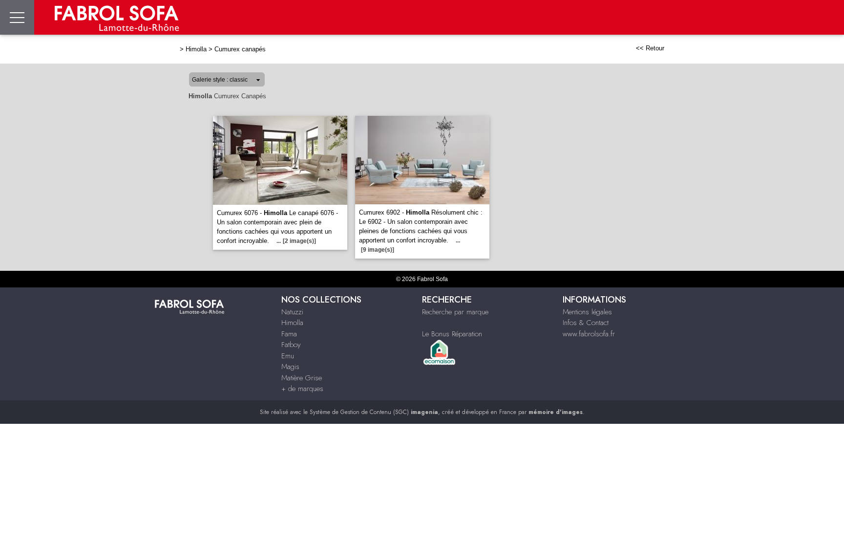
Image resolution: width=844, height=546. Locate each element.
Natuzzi (292, 311)
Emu (287, 355)
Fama (289, 333)
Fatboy (290, 344)
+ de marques (302, 388)
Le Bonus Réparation (452, 333)
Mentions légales (587, 311)
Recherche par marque (455, 311)
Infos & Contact (586, 322)
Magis (290, 366)
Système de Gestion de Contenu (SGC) (374, 412)
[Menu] (17, 17)
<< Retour (650, 48)
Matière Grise (301, 377)
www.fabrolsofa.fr (589, 333)
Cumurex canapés (240, 49)
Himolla (196, 49)
